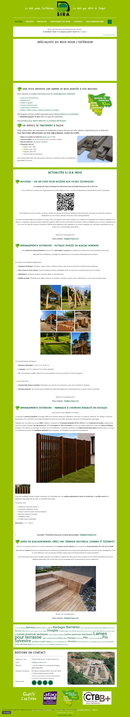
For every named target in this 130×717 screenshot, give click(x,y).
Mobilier (55, 638)
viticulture (74, 114)
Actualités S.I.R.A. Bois (65, 173)
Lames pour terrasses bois (29, 98)
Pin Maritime (91, 638)
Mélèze (65, 638)
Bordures (99, 628)
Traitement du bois (60, 21)
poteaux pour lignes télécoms (33, 121)
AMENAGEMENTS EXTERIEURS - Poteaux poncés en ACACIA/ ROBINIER (59, 245)
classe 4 (28, 631)
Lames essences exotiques (32, 634)
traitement (46, 125)
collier (32, 631)
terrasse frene (35, 644)
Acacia (23, 628)
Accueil (18, 21)
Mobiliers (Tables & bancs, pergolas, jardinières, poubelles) (39, 110)
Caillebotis (105, 628)
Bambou (31, 627)
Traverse (52, 644)
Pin (85, 638)
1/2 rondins (18, 628)
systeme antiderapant (102, 641)
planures (54, 641)
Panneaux (72, 638)
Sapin (95, 641)
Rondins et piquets (26, 103)
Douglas (53, 630)
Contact (78, 21)
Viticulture (58, 644)
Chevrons (18, 631)
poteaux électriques (57, 121)
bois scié (93, 628)
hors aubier (112, 631)
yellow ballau (64, 644)
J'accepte (6, 712)
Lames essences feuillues (56, 634)
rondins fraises (81, 641)
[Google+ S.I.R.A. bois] (34, 682)
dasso (45, 631)
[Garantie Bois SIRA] (69, 698)
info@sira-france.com (71, 239)
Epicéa (74, 631)
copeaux (36, 631)
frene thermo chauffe (91, 631)
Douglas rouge (63, 631)
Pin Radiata (98, 638)
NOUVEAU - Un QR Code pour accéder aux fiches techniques (57, 181)
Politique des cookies (65, 715)
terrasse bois (26, 644)
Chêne (24, 631)
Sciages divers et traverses (29, 108)
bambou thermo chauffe (44, 628)
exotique (79, 631)
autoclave (41, 94)
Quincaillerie (60, 641)
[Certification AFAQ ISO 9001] (50, 698)
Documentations (95, 21)
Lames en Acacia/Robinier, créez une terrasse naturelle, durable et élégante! (67, 541)
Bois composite (85, 628)
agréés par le (46, 137)
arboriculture (59, 114)
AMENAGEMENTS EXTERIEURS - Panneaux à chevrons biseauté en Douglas (63, 407)
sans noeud (89, 641)
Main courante (48, 638)
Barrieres (73, 627)
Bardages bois (25, 100)
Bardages (59, 627)
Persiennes (79, 638)
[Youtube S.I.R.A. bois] (39, 682)
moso (60, 638)
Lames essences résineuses (78, 634)
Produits (42, 21)
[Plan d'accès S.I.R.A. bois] (45, 682)
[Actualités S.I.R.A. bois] (50, 682)
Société (30, 21)
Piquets (49, 642)
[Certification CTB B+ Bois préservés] (97, 698)
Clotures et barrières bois (28, 105)
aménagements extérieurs (64, 94)
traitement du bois (44, 644)
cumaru (40, 631)
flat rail (83, 631)
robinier (66, 641)
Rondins (72, 641)
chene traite (111, 628)
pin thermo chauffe (39, 642)
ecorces (70, 631)
